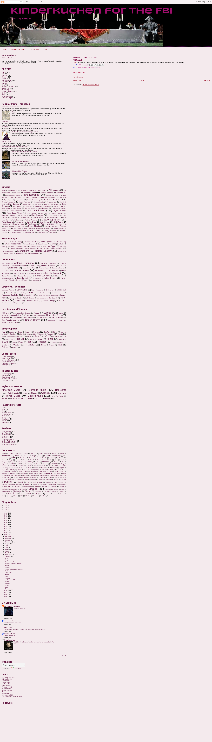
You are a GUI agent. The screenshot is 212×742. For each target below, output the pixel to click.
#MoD (4, 72)
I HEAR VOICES (9, 633)
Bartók (62, 453)
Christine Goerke (38, 202)
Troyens (51, 345)
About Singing (6, 358)
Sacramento (57, 317)
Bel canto (60, 390)
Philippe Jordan (59, 276)
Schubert (7, 486)
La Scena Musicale (8, 684)
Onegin (61, 339)
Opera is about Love (8, 378)
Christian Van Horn (24, 202)
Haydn (62, 468)
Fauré (19, 464)
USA (3, 94)
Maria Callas (57, 248)
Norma (39, 339)
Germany (5, 315)
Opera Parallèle (28, 317)
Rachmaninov (37, 482)
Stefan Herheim (7, 303)
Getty (62, 464)
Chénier (55, 332)
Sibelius (36, 486)
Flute (17, 336)
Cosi (5, 334)
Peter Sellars (6, 380)
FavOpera (5, 82)
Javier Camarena (16, 211)
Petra (6, 560)
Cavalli (32, 460)
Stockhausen (13, 489)
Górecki (23, 468)
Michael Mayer (41, 298)
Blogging (5, 121)
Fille (3, 336)
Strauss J (23, 489)
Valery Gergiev (50, 278)
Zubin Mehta (35, 280)
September (8, 542)
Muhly (16, 477)
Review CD (5, 436)
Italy (28, 315)
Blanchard (23, 458)
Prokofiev (63, 479)
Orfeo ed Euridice (10, 562)
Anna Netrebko (31, 194)
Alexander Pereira (8, 290)
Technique (5, 365)
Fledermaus (10, 336)
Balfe (41, 453)
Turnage (62, 491)
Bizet (13, 458)
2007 (6, 593)
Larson (20, 471)
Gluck (35, 466)
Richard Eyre (19, 301)
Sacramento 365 (7, 695)
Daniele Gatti (34, 266)
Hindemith (26, 469)
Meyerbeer (34, 475)
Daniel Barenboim (19, 266)
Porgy (20, 342)
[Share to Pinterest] (102, 65)
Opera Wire (8, 627)
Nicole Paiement (7, 276)
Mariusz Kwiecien (7, 251)
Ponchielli (33, 479)
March (7, 553)
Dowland (56, 462)
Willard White (42, 232)
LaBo (46, 336)
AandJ (4, 190)
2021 (6, 511)
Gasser (45, 464)
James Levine (21, 270)
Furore (7, 565)
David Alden (9, 293)
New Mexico (6, 317)
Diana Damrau (13, 204)
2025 (6, 505)
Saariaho (43, 484)
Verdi (11, 493)
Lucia (64, 336)
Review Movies (7, 439)
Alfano (26, 453)
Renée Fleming (34, 226)
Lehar (26, 471)
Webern (62, 494)
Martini (31, 473)
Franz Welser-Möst (29, 268)
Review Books (6, 434)
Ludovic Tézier (38, 217)
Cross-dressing (7, 377)
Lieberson (43, 471)
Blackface (5, 375)
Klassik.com (6, 682)
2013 (6, 527)
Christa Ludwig (17, 242)
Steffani (4, 489)
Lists (3, 85)
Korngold (7, 471)
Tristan (43, 345)
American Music (11, 390)
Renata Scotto (62, 251)
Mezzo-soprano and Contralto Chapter (24, 151)
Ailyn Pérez (13, 190)
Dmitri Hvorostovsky (13, 244)
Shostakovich (28, 486)
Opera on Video (7, 690)
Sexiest (4, 417)
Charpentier (40, 460)
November (8, 538)
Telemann (28, 491)
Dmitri (6, 576)
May (6, 549)
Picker (26, 479)
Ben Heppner (5, 242)
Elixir (35, 334)
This (74, 62)
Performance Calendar (18, 49)
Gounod (63, 466)
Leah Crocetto (23, 215)
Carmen (36, 332)
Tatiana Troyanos (33, 253)
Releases (8, 583)
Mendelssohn (8, 475)
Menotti (17, 475)
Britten (61, 458)
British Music (13, 393)
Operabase (5, 692)
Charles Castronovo (8, 202)
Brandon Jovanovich (48, 197)
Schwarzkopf (20, 253)
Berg (33, 456)
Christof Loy (50, 290)
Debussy (30, 462)
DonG (22, 334)
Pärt (28, 482)
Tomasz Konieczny (50, 230)
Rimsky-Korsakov (14, 484)
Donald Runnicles (48, 266)
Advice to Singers (7, 361)
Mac (12, 339)
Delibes (38, 462)
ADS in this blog (8, 58)
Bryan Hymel (8, 200)
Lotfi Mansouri (29, 298)
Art (2, 408)
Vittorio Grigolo (16, 232)
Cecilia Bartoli (51, 199)
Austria (36, 313)
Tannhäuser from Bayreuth (20, 161)
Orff (51, 477)
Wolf (21, 496)
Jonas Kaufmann (35, 210)
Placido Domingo (47, 224)
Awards (4, 75)
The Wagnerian (9, 640)
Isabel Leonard (43, 208)
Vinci (22, 494)
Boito (30, 458)
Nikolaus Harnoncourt (24, 276)
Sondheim (52, 486)
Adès (19, 453)
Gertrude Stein (6, 412)
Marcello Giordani (42, 248)
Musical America (7, 685)
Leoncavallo (34, 471)
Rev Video (5, 433)
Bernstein (57, 456)
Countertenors (51, 202)
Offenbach (42, 477)
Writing (4, 420)
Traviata (30, 344)
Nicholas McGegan (35, 273)
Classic (34, 393)
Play (52, 396)
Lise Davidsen (37, 215)
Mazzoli (64, 473)
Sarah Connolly (28, 228)
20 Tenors (5, 126)
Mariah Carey (6, 141)
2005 (6, 596)
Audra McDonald (15, 197)
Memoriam (23, 251)
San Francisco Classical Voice (12, 696)
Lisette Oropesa (53, 215)
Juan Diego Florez (14, 213)
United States (6, 96)
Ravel (55, 482)
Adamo (4, 453)
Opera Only (5, 90)
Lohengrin (55, 336)
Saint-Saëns (52, 484)
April (6, 551)
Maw (58, 473)
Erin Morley (28, 206)
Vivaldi (28, 494)
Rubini (7, 574)
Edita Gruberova (30, 244)
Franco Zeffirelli (28, 295)
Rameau (48, 482)
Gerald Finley (58, 206)
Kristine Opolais (57, 213)
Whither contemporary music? (11, 107)
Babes (7, 581)
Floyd (31, 464)
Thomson (54, 491)
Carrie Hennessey (33, 200)
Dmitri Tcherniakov (58, 293)
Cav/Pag (47, 332)
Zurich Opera (13, 322)
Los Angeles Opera (38, 315)
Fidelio (60, 334)
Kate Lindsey (44, 213)
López (62, 471)
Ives (43, 469)
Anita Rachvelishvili (47, 192)
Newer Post (77, 80)
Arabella (11, 332)
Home (5, 49)
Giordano (13, 466)
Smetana (44, 486)
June (7, 547)
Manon (32, 339)
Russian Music (17, 398)
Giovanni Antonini (7, 271)
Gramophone (6, 680)
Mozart (6, 477)
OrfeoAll (5, 342)
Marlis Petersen (17, 220)
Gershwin (53, 464)
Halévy (36, 468)
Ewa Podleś (60, 244)
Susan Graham (35, 230)
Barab (47, 453)
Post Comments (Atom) (91, 85)
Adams (11, 453)
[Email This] (93, 65)
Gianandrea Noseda (58, 268)
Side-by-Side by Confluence (12, 623)
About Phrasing (7, 357)
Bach (33, 453)
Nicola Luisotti (53, 273)
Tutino (3, 494)
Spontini (62, 486)
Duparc (4, 464)
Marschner (22, 473)
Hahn (29, 468)
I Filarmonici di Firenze (19, 171)
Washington (51, 320)
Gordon (56, 465)
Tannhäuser (5, 345)
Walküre (5, 347)
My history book (7, 687)
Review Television (8, 444)
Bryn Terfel (19, 200)
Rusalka (54, 342)
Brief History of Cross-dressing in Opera (25, 132)
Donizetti (45, 462)
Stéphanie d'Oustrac (20, 230)
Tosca (15, 344)
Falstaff (41, 334)
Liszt (56, 471)
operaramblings (9, 621)
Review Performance (9, 441)
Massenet (48, 473)
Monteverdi (43, 475)
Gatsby (14, 112)
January (8, 556)
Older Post (206, 80)
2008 (6, 591)
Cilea (56, 460)
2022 (6, 509)
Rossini (26, 484)
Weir (9, 496)
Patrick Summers (42, 276)
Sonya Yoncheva (59, 228)
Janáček (50, 470)
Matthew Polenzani (31, 220)
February (8, 554)
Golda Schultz (6, 208)
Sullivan (56, 489)
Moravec (63, 475)
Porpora (40, 479)
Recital (4, 398)
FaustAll (50, 334)
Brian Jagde (62, 197)
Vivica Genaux (29, 232)
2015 (6, 523)
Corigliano (4, 462)
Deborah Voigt (61, 242)
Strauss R (34, 488)
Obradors (33, 477)
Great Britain (16, 315)
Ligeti (50, 471)
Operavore (5, 693)
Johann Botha (36, 246)
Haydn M (4, 469)
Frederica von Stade (8, 246)
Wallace (48, 494)
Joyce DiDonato (59, 211)
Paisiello (62, 477)
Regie (4, 93)
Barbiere (27, 332)
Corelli (62, 460)
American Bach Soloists (22, 313)
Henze (19, 469)
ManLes (20, 338)
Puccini (8, 481)
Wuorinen (28, 496)
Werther (14, 347)
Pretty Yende (62, 224)
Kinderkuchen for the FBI (91, 11)
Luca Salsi (14, 217)
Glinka (29, 465)
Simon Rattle (37, 278)
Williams (15, 496)
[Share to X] (98, 65)
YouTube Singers (7, 98)
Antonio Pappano (24, 263)
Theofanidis (37, 491)
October (8, 540)
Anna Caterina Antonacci (12, 195)
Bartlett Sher (22, 290)
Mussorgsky (24, 477)
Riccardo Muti (22, 278)
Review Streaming (8, 442)
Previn (56, 479)
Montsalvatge (55, 475)
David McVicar (37, 292)
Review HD (5, 438)
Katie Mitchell (54, 295)
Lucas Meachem (25, 217)
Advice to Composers (9, 360)
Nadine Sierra (31, 222)
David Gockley (21, 293)
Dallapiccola (21, 462)
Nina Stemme (44, 222)
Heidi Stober (17, 208)
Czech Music (62, 393)
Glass (21, 466)
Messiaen (25, 475)
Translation (5, 419)
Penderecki (11, 479)
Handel (44, 468)
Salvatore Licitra (8, 253)
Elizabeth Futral (42, 244)
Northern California (8, 86)
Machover (4, 473)
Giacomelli (4, 465)
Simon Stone (62, 301)
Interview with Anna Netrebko (13, 563)
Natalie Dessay (43, 251)
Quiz (6, 587)
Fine (26, 464)
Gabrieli (38, 464)
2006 (6, 594)
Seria (29, 398)
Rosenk (42, 341)
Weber (55, 494)
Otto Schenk (53, 298)
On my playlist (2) (9, 635)
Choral (25, 393)
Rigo (29, 341)
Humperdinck (35, 469)
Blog (3, 409)
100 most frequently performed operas (14, 146)
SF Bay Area (41, 317)
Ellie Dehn (38, 204)
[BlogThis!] (95, 65)
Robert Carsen (32, 301)
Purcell (20, 482)
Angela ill (7, 578)
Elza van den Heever (51, 204)
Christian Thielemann (48, 263)
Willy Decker (18, 303)
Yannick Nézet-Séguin (18, 280)
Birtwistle (6, 458)
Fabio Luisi (13, 268)
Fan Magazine (92, 67)
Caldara (17, 460)
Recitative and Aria (19, 608)
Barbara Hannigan (31, 197)
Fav (3, 411)
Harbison (54, 468)
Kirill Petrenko (39, 271)
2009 (6, 534)
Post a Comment (78, 77)
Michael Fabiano (7, 222)
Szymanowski (6, 491)
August (7, 544)
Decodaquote (9, 589)
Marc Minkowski (53, 271)
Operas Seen (34, 49)
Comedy (4, 77)
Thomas (46, 491)
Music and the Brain (8, 363)
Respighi (4, 484)
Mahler (12, 473)
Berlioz (47, 456)
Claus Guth (61, 290)
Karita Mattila (31, 213)
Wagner (38, 494)
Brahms (52, 458)
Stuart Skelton (6, 230)
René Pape (20, 226)
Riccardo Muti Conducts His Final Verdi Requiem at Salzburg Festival (24, 629)
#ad (3, 74)
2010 (6, 532)
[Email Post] (90, 64)
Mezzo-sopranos (50, 219)
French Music (12, 395)
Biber (64, 456)
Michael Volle (20, 222)
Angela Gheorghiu (82, 67)
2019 (6, 515)
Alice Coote (42, 190)
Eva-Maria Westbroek (42, 206)
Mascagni (38, 473)
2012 (6, 529)
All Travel (5, 313)
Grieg (6, 468)
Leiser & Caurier (16, 298)
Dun (63, 462)
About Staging (6, 374)
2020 (6, 513)
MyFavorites (6, 414)
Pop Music (59, 396)
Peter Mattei (5, 224)
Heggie (11, 470)
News (98, 67)
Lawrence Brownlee (8, 215)
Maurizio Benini (19, 273)
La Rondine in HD (10, 580)
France (61, 313)
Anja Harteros (60, 192)
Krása (14, 471)
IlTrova (36, 336)
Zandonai (36, 496)
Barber (54, 453)
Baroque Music (37, 390)
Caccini (4, 460)
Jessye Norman (22, 246)
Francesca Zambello (10, 295)
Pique (14, 342)
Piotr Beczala (32, 224)
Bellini (17, 456)
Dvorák (11, 464)
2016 (6, 521)
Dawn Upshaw (46, 242)
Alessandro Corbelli (27, 190)
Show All (64, 655)
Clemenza (63, 332)
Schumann (16, 486)
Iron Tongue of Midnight (12, 606)
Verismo (47, 398)
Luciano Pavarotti (16, 248)
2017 (6, 519)
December (8, 536)
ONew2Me (5, 88)
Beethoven (6, 456)
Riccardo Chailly (7, 278)
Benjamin (26, 456)
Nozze (49, 338)
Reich (62, 482)
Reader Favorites (7, 91)
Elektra (29, 334)
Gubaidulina (14, 468)
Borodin (44, 458)
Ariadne (19, 332)
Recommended (7, 431)
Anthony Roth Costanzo (53, 195)
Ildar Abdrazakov (30, 208)
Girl (23, 336)
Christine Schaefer (31, 242)
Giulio (29, 336)
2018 (6, 517)
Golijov (42, 466)
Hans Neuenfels (43, 295)
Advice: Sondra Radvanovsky (14, 569)
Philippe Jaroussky (18, 224)
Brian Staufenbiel (37, 290)
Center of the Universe (11, 571)
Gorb (50, 465)
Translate (18, 668)
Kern (65, 469)
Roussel (35, 484)
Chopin (49, 460)
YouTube (5, 422)
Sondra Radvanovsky (43, 228)
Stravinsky (49, 489)
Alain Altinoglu (6, 263)
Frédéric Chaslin (44, 268)
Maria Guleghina (52, 217)
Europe (4, 78)
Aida (3, 332)
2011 (6, 530)
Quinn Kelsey (9, 226)
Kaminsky (58, 469)
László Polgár (29, 248)
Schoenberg (62, 484)
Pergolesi (19, 479)
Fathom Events (7, 679)
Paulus (4, 479)
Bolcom (37, 458)
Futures (4, 83)
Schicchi (61, 342)
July (6, 545)
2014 (6, 525)
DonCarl (12, 334)
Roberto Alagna (50, 226)
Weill (3, 496)
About (45, 49)
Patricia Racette (58, 222)
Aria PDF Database (8, 677)
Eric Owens (17, 206)
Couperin (12, 462)
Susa (62, 489)
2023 (6, 507)
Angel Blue (16, 192)
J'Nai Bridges (56, 208)
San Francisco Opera (10, 320)
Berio (40, 456)
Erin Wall (52, 244)
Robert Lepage (49, 301)
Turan (60, 345)
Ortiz (56, 477)
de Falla (43, 496)
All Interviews (54, 190)
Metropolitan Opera (54, 315)
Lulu (6, 339)
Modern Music (35, 395)
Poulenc (48, 479)
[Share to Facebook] (100, 65)
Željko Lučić (51, 232)
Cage (10, 460)
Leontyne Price (49, 246)
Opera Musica (6, 688)
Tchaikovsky (17, 491)
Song (38, 398)
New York (16, 317)
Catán (25, 460)
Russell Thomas (16, 228)
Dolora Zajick (27, 204)
